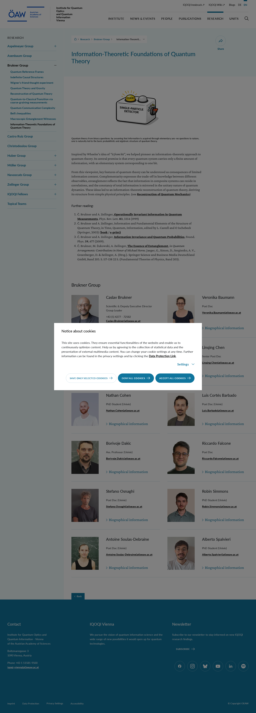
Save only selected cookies (89, 378)
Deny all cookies (133, 378)
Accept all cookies (172, 378)
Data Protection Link (162, 356)
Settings (183, 364)
